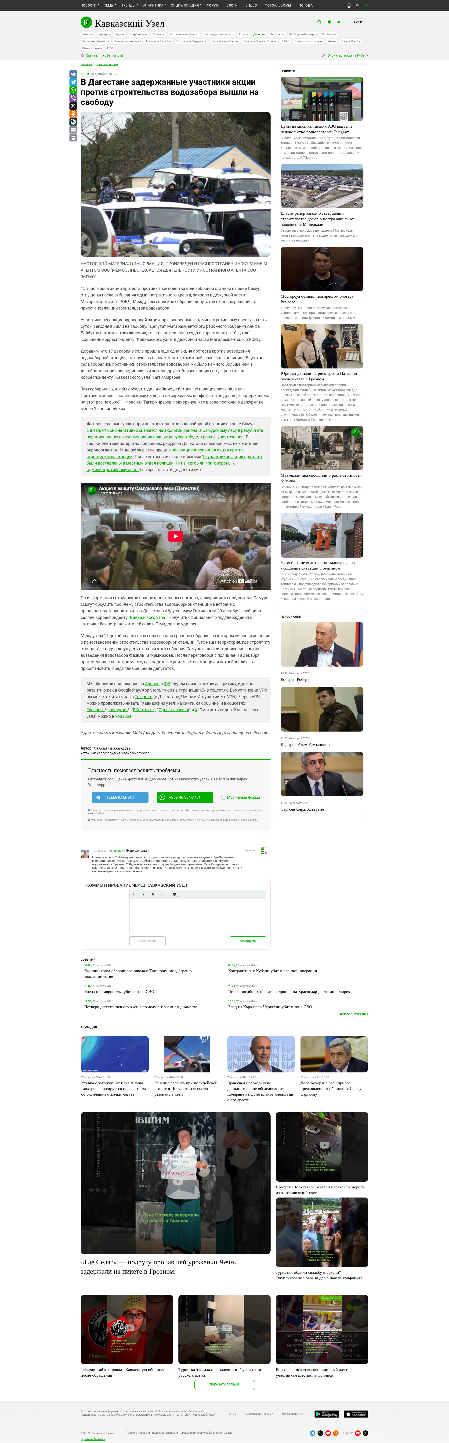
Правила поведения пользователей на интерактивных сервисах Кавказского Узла (179, 1432)
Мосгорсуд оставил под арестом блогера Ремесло (317, 298)
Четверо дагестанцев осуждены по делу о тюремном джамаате (140, 1006)
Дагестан (259, 34)
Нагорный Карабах (158, 41)
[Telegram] (73, 82)
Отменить (248, 941)
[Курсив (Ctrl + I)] (143, 894)
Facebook (96, 709)
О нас (232, 1413)
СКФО (285, 41)
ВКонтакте (143, 709)
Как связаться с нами (259, 1413)
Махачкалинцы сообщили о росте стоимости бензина (321, 477)
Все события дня (354, 1014)
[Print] (73, 138)
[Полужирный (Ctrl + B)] (134, 894)
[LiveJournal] (73, 122)
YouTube (123, 716)
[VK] (73, 74)
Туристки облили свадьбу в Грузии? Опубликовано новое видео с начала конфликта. (319, 1275)
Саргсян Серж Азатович (302, 809)
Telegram (143, 696)
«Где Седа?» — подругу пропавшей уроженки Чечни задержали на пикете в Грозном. (159, 1266)
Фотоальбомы (278, 5)
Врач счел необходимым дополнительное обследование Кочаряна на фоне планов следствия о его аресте (260, 1091)
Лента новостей (107, 64)
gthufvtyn (119, 850)
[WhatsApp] (73, 90)
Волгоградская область (219, 34)
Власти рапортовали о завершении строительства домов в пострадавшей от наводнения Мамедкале (317, 218)
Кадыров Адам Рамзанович (305, 744)
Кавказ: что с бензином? (104, 55)
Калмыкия (329, 34)
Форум (212, 5)
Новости (89, 5)
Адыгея (120, 34)
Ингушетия (277, 34)
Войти (358, 21)
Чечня (332, 41)
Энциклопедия (185, 5)
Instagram (118, 709)
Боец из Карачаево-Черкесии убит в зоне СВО (270, 1006)
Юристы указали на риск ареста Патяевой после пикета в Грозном (319, 376)
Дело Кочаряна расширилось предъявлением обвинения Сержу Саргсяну (331, 1088)
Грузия (243, 34)
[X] (73, 106)
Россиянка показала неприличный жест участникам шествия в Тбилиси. (312, 1372)
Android (152, 683)
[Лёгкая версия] (349, 6)
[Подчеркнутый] (153, 894)
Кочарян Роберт (295, 679)
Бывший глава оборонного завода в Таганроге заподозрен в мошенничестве (138, 973)
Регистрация (147, 940)
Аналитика (153, 5)
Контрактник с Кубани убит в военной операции (272, 970)
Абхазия (87, 34)
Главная (86, 64)
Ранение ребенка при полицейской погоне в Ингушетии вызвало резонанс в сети (185, 1088)
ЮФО (110, 48)
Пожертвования (292, 1413)
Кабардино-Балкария (303, 34)
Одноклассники (174, 709)
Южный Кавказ (92, 48)
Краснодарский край (127, 41)
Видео (251, 5)
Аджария (104, 34)
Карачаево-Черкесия (95, 41)
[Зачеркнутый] (162, 894)
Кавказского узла (147, 617)
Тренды (128, 5)
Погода (305, 5)
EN (366, 5)
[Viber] (73, 98)
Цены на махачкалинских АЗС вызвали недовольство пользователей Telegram (316, 128)
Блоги (232, 5)
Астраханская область (184, 34)
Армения (158, 34)
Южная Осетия (350, 41)
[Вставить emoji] (174, 894)
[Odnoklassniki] (73, 114)
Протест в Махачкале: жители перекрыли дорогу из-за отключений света (320, 1189)
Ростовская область (224, 41)
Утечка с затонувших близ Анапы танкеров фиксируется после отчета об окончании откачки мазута (113, 1088)
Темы (109, 5)
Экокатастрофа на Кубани (347, 55)
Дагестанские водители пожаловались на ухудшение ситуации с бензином (318, 565)
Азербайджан (138, 34)
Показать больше (224, 1384)
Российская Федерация (191, 41)
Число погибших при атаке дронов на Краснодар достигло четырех (289, 991)
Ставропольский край (308, 41)
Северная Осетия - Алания (259, 41)
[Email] (73, 130)
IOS (167, 683)
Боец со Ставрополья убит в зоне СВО (119, 991)
